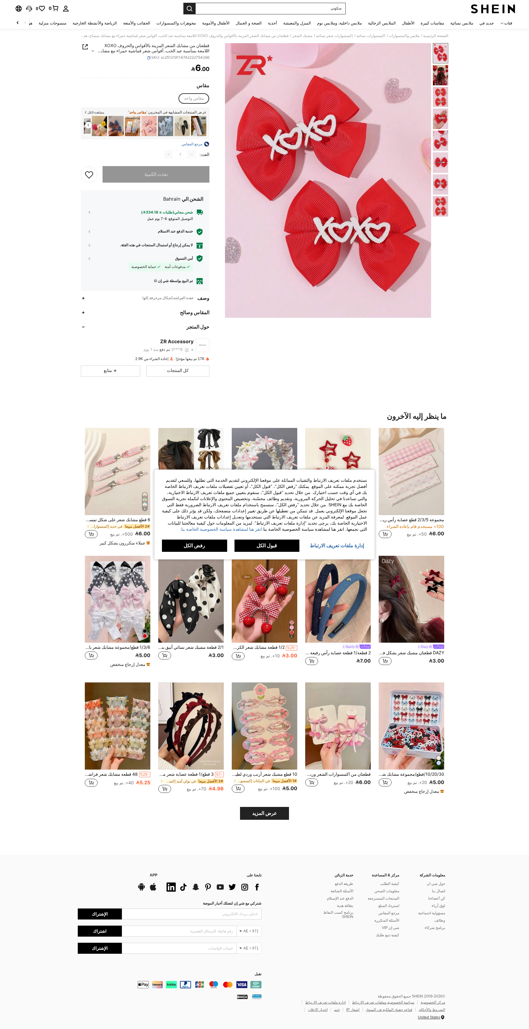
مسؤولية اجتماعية (431, 913)
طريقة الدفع (344, 884)
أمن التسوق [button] (184, 258)
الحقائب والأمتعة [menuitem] (136, 23)
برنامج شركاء (435, 928)
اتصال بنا (438, 891)
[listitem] (198, 126)
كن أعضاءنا (436, 898)
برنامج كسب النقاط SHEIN (338, 914)
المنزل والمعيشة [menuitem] (297, 23)
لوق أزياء (438, 906)
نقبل (258, 974)
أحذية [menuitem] (272, 23)
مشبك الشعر (302, 36)
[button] (29, 8)
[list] (212, 887)
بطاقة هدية (345, 906)
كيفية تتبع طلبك (387, 935)
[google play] (141, 890)
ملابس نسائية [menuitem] (461, 23)
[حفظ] (89, 174)
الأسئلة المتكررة (386, 920)
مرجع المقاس (388, 913)
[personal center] (65, 8)
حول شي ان (436, 884)
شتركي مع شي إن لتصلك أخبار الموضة (232, 903)
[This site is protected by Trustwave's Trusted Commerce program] (256, 996)
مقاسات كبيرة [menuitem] (432, 23)
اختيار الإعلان (318, 1010)
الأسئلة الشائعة (342, 891)
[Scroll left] (25, 23)
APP (153, 875)
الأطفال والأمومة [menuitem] (216, 23)
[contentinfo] (169, 984)
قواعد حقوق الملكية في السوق (389, 1010)
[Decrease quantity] (192, 154)
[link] (54, 8)
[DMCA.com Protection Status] (242, 996)
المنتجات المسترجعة (383, 898)
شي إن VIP (390, 928)
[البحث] (189, 8)
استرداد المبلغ (388, 906)
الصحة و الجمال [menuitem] (249, 23)
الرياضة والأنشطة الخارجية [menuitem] (95, 23)
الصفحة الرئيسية (435, 36)
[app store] (153, 890)
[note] (124, 543)
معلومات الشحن (386, 891)
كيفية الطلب (389, 884)
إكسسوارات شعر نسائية (334, 36)
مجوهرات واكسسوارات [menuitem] (176, 23)
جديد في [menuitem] (486, 23)
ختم (337, 1010)
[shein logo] (493, 8)
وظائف (439, 920)
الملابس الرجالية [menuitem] (382, 23)
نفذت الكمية (156, 174)
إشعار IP (352, 1010)
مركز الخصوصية (433, 1002)
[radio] (194, 98)
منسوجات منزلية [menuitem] (52, 23)
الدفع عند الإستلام (340, 898)
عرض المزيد (264, 813)
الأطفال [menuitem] (408, 23)
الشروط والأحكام (432, 1010)
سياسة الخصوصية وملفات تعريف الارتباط (383, 1002)
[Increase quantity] (168, 154)
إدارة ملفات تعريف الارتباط (325, 1002)
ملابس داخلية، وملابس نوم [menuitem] (339, 23)
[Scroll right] (18, 23)
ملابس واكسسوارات (404, 36)
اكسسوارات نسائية (370, 36)
